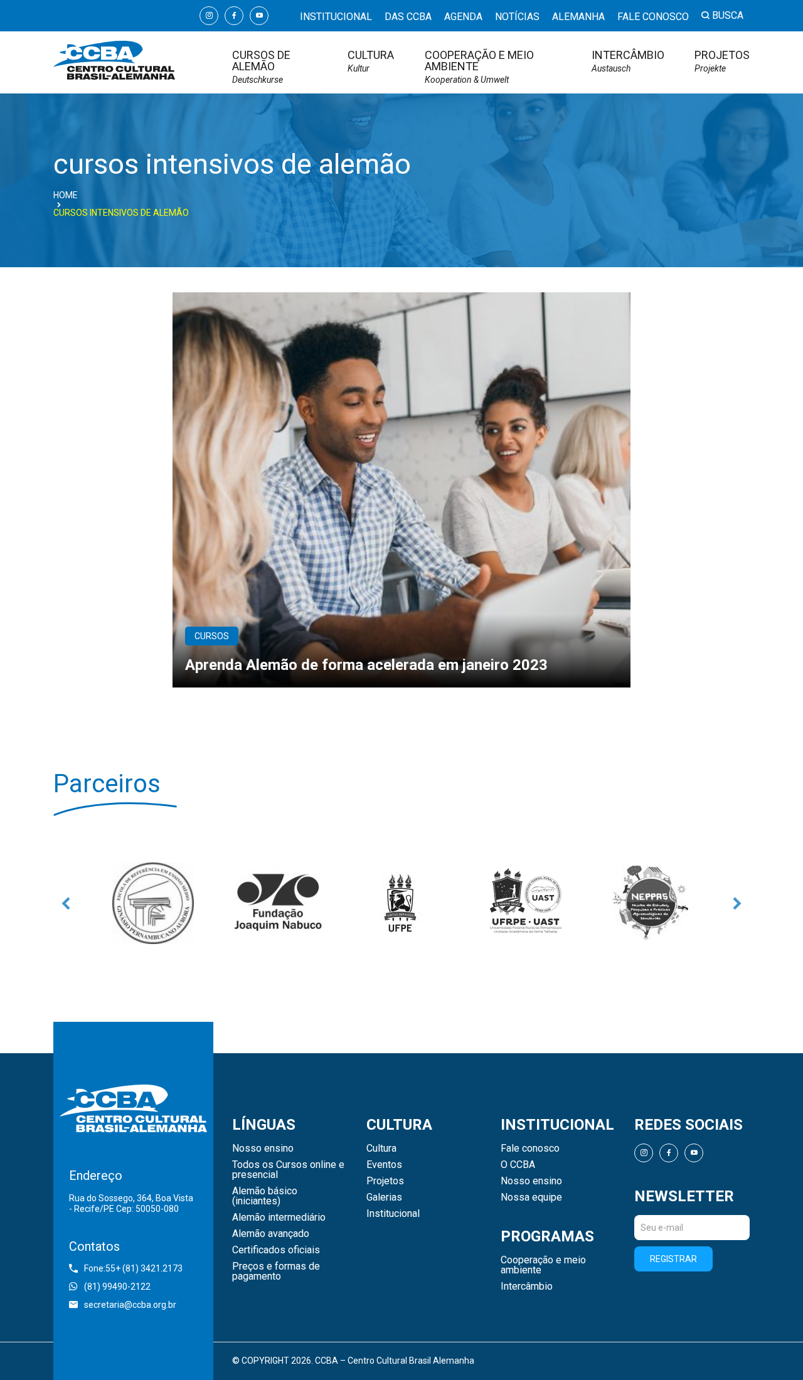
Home (65, 195)
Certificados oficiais (276, 1250)
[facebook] (234, 15)
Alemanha (578, 17)
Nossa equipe (531, 1197)
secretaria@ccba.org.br (130, 1304)
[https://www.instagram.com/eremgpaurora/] (153, 903)
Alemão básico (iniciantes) (264, 1196)
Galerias (384, 1197)
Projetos (722, 61)
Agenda (463, 17)
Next (737, 903)
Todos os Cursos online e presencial (288, 1170)
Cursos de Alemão (261, 67)
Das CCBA (408, 17)
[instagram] (208, 15)
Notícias (517, 17)
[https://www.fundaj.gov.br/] (277, 903)
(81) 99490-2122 (117, 1286)
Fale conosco (653, 17)
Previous (65, 903)
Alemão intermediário (279, 1218)
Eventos (384, 1165)
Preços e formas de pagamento (276, 1271)
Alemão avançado (270, 1234)
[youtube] (259, 15)
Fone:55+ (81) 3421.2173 (133, 1268)
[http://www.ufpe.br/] (401, 903)
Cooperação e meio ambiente (479, 67)
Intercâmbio (628, 61)
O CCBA (518, 1165)
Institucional (336, 17)
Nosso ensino (263, 1149)
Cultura (371, 61)
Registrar (673, 1259)
